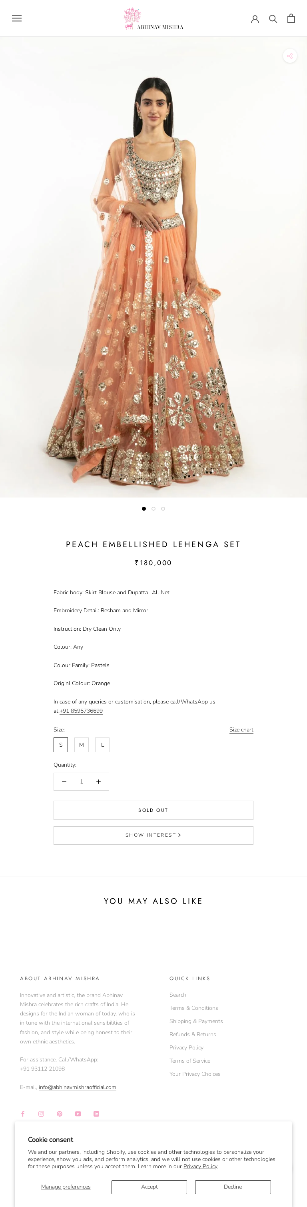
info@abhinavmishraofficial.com (77, 1087)
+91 (65, 711)
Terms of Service (189, 1061)
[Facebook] (23, 1113)
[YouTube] (78, 1113)
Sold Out (153, 810)
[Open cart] (291, 18)
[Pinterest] (59, 1113)
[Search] (273, 18)
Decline (233, 1187)
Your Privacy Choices (195, 1074)
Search (177, 995)
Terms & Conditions (193, 1008)
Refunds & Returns (192, 1034)
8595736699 (87, 711)
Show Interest (151, 835)
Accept (149, 1187)
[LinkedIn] (96, 1113)
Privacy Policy (200, 1166)
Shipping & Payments (196, 1021)
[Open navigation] (17, 18)
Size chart (241, 729)
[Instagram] (41, 1113)
